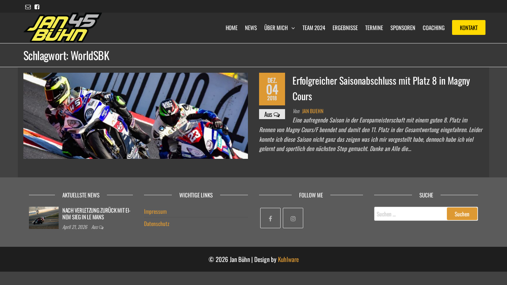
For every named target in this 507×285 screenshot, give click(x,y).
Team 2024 (313, 27)
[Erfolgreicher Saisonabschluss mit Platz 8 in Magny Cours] (135, 114)
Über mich (276, 27)
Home (232, 27)
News (251, 27)
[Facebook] (270, 218)
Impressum (155, 211)
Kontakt (469, 27)
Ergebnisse (345, 27)
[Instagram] (293, 218)
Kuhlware (288, 259)
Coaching (434, 27)
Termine (374, 27)
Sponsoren (402, 27)
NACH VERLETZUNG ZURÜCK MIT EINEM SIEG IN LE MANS (96, 213)
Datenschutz (156, 223)
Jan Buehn (312, 111)
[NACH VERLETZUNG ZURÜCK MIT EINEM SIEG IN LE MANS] (44, 217)
